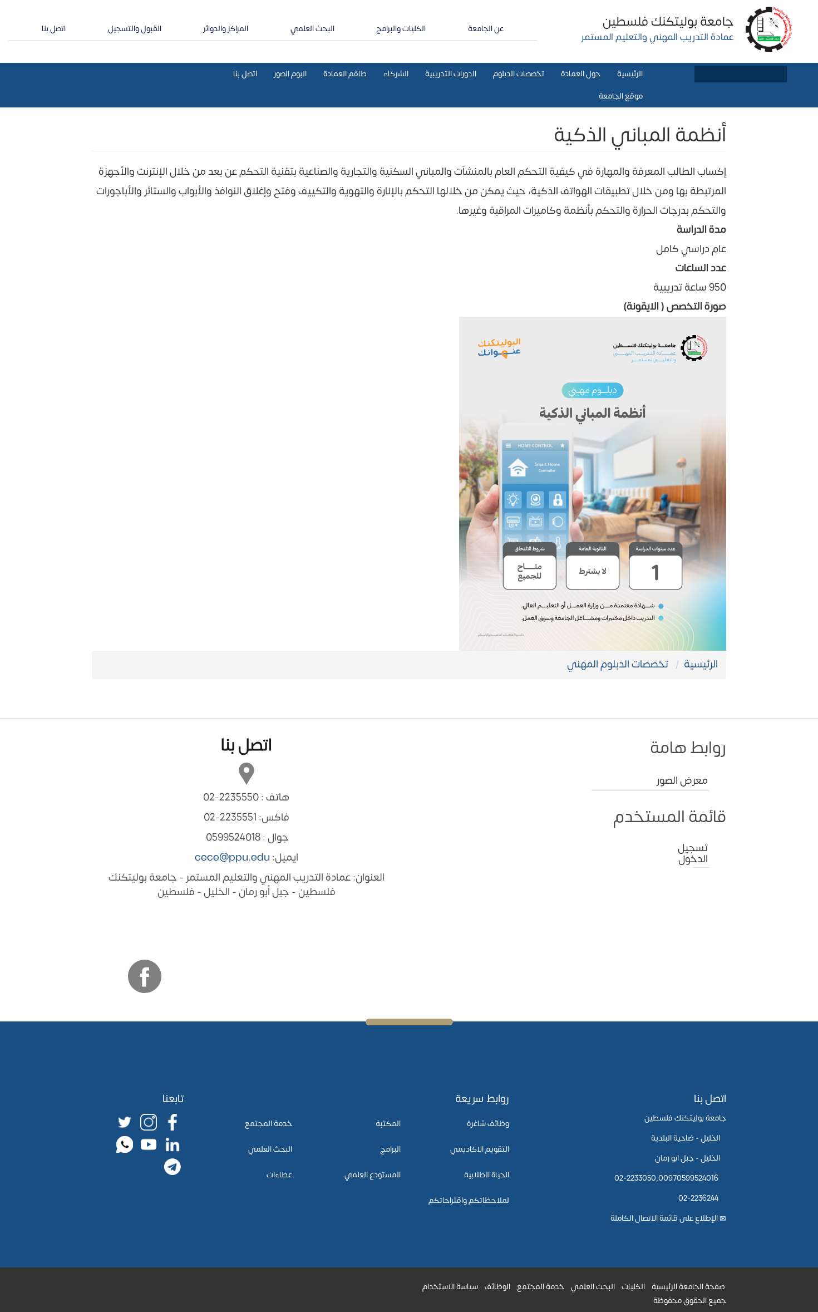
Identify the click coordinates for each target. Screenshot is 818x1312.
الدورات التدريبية (450, 73)
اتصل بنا (54, 28)
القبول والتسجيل (134, 28)
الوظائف (497, 1286)
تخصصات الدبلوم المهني (617, 664)
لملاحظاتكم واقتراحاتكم (468, 1200)
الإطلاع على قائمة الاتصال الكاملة (664, 1218)
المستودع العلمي (372, 1174)
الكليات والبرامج (401, 28)
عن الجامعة (486, 28)
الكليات (633, 1286)
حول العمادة (580, 73)
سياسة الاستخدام (450, 1286)
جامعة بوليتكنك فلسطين (668, 22)
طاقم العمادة (345, 73)
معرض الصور (682, 781)
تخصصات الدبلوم (518, 73)
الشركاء (395, 73)
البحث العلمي (312, 28)
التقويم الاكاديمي (479, 1149)
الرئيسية (630, 73)
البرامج (390, 1149)
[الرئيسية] (769, 28)
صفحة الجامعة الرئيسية (688, 1286)
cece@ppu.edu (232, 857)
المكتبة (388, 1123)
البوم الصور (290, 73)
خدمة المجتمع (268, 1123)
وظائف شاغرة (488, 1123)
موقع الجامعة (621, 96)
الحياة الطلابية (486, 1174)
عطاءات (279, 1174)
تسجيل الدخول (700, 853)
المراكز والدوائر (225, 28)
